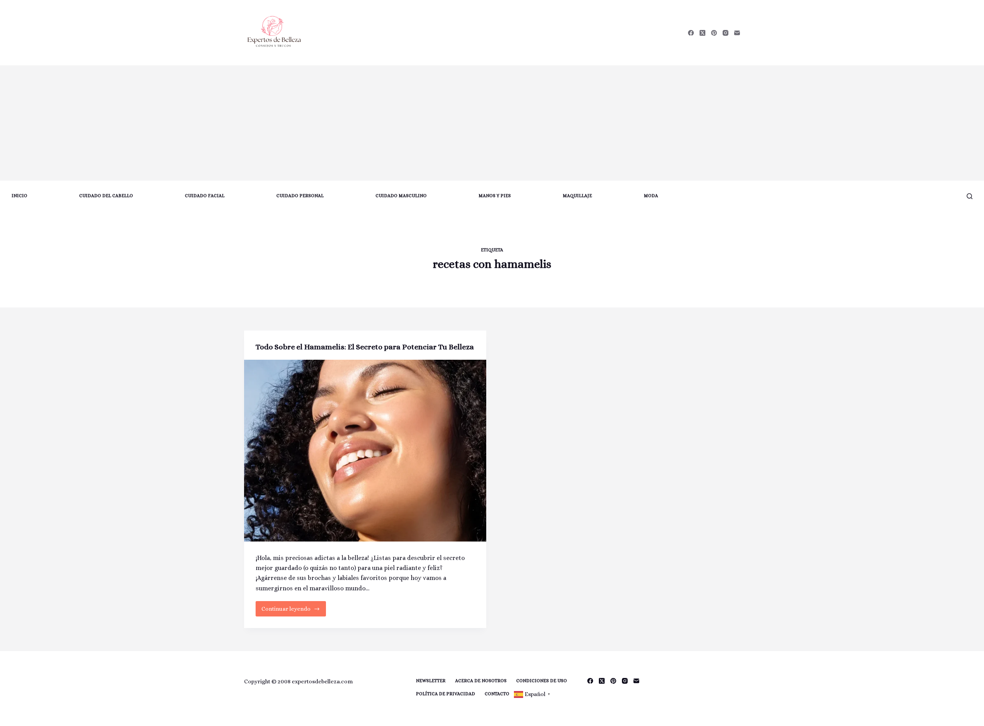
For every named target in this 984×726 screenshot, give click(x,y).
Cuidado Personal (300, 195)
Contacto (497, 693)
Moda (651, 195)
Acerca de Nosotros (481, 680)
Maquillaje (577, 195)
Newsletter (430, 680)
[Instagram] (725, 33)
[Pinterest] (714, 33)
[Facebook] (691, 33)
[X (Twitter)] (702, 33)
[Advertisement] (492, 123)
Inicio (19, 195)
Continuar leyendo (291, 610)
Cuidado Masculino (401, 195)
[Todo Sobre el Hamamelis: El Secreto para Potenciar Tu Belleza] (365, 451)
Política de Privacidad (445, 693)
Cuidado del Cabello (106, 195)
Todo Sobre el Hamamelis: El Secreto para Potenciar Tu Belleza (365, 346)
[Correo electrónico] (737, 33)
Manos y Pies (495, 195)
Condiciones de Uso (541, 680)
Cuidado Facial (204, 195)
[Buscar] (969, 196)
